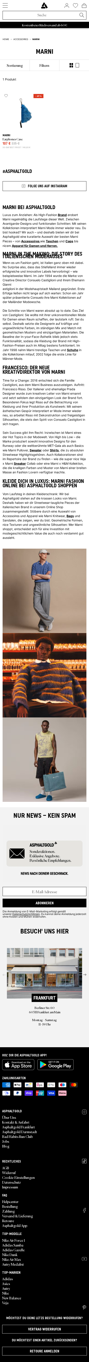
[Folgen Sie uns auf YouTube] (84, 1259)
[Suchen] (81, 15)
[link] (44, 5)
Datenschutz (11, 1182)
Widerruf (9, 1172)
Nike (5, 1293)
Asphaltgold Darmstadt (19, 1131)
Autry (6, 1288)
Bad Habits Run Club (17, 1136)
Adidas (7, 1278)
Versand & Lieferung (17, 1215)
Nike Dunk (9, 1254)
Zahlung (8, 1211)
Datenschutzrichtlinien (26, 914)
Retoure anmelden (44, 1351)
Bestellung (10, 1206)
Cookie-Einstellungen (18, 1177)
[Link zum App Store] (18, 1064)
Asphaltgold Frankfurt (18, 1126)
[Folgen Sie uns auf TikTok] (84, 1161)
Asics (6, 1283)
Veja (5, 1302)
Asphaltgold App (14, 1225)
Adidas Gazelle (13, 1249)
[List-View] (77, 65)
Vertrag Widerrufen (44, 1329)
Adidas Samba (12, 1245)
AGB (5, 1167)
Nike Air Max (11, 1259)
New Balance (11, 1297)
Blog (6, 1146)
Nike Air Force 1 (13, 1240)
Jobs (5, 1141)
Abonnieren (45, 903)
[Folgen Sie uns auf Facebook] (84, 1210)
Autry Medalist (13, 1264)
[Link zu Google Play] (55, 1064)
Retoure (8, 1220)
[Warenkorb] (84, 5)
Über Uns (9, 1117)
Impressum (10, 1186)
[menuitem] (15, 65)
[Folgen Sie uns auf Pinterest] (84, 1307)
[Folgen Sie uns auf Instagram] (84, 1112)
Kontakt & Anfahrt (15, 1122)
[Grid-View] (71, 65)
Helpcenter (10, 1201)
